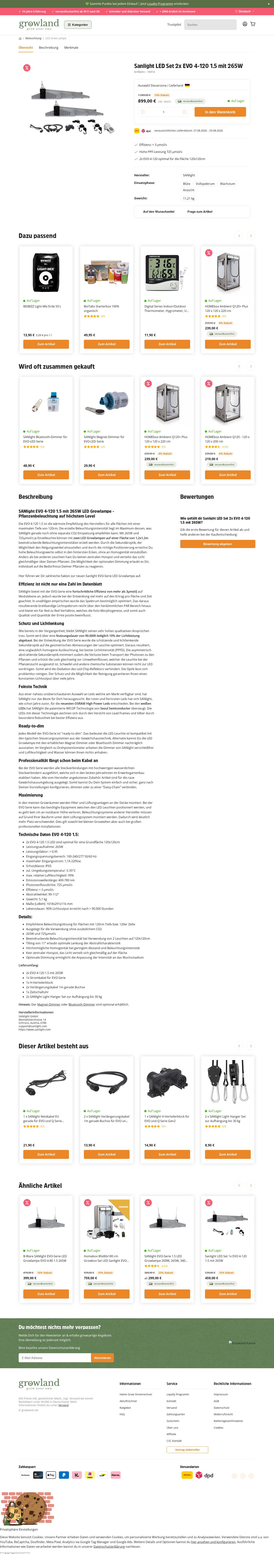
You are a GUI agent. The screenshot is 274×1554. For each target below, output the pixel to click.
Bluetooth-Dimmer (82, 1004)
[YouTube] (243, 1476)
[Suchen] (232, 24)
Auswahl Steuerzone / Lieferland (161, 85)
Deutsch (245, 11)
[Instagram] (251, 1476)
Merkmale (71, 48)
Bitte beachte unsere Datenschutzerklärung (49, 1348)
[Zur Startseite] (39, 24)
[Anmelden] (245, 25)
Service (172, 1384)
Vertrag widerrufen (187, 1449)
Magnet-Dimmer (48, 1004)
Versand (63, 1405)
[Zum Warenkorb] (252, 25)
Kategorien (80, 24)
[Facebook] (234, 1476)
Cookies (218, 1427)
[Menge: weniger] (142, 111)
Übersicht (26, 48)
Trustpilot (174, 24)
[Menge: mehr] (184, 111)
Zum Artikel (46, 344)
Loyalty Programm (160, 4)
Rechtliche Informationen (232, 1384)
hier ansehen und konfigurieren (213, 1542)
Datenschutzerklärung (109, 1547)
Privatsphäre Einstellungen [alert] (19, 1529)
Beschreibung (48, 48)
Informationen (130, 1384)
